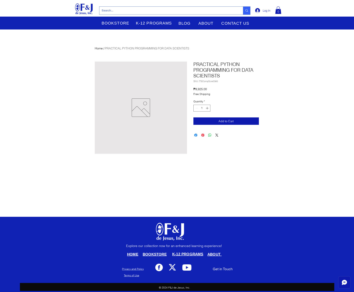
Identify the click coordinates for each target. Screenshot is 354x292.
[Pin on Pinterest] (203, 135)
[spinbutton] (202, 108)
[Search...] (246, 11)
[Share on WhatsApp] (210, 135)
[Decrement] (196, 108)
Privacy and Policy (133, 269)
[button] (115, 23)
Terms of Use (131, 275)
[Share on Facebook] (196, 135)
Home (99, 48)
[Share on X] (217, 135)
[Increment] (207, 108)
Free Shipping (201, 94)
